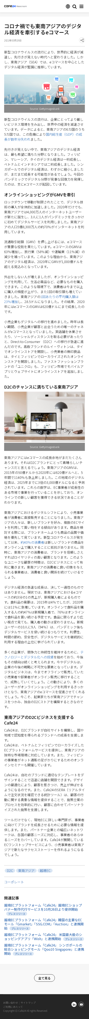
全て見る (44, 978)
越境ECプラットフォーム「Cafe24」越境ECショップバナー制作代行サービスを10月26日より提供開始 (43, 907)
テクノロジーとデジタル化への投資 (44, 654)
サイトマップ (28, 1002)
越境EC (45, 871)
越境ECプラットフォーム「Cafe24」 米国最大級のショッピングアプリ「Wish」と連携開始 (43, 936)
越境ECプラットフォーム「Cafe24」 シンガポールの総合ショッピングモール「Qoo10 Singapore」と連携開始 (44, 949)
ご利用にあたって (13, 1006)
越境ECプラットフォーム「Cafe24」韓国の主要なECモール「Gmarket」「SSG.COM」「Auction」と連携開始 (44, 924)
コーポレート (14, 881)
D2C (10, 871)
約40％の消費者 (32, 542)
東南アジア (26, 871)
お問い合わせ (10, 1002)
